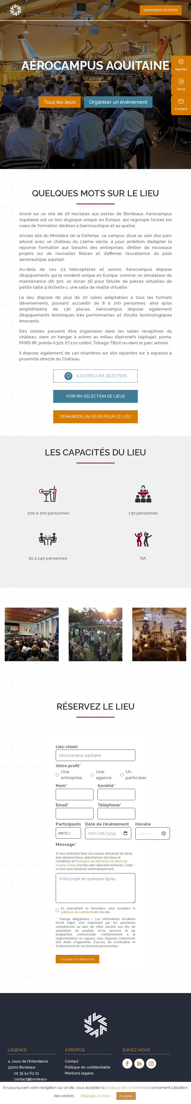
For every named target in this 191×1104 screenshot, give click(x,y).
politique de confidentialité (80, 912)
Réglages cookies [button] (95, 1096)
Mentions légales (79, 1073)
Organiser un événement (118, 102)
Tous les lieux (60, 102)
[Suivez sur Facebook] (127, 1064)
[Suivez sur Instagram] (151, 1064)
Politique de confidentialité (87, 1067)
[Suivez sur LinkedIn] (139, 1064)
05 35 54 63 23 (26, 1073)
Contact (72, 1061)
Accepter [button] (126, 1096)
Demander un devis (161, 10)
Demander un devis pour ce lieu (95, 416)
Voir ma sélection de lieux (95, 396)
